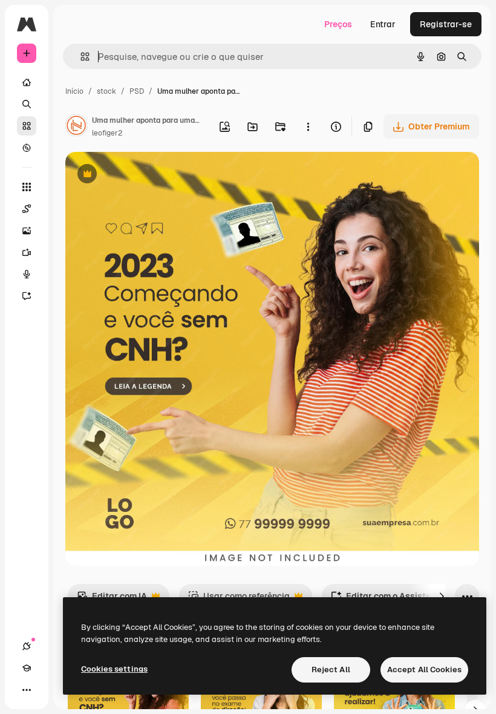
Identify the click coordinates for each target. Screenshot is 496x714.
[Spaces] (26, 208)
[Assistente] (26, 296)
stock (106, 91)
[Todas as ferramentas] (26, 187)
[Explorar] (26, 147)
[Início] (26, 82)
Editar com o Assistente (387, 599)
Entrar (383, 24)
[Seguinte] (441, 596)
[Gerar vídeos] (26, 252)
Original (143, 175)
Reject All (331, 669)
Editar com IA (112, 599)
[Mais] (26, 689)
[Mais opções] (308, 126)
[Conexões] (26, 646)
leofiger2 (107, 133)
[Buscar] (26, 104)
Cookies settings (114, 669)
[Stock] (26, 126)
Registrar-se (446, 24)
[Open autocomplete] (80, 56)
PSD (136, 91)
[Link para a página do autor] (76, 127)
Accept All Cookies (424, 669)
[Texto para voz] (26, 274)
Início (74, 91)
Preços (338, 24)
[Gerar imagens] (26, 230)
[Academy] (26, 668)
